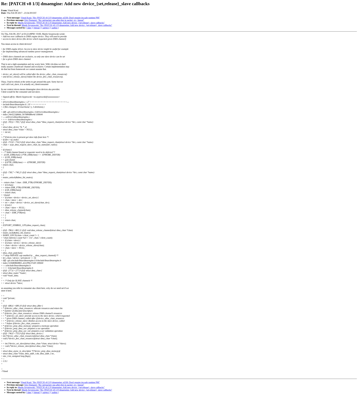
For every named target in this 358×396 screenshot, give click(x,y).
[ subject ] (45, 28)
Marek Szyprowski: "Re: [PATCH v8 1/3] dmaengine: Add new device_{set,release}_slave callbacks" (67, 25)
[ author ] (55, 28)
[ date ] (29, 28)
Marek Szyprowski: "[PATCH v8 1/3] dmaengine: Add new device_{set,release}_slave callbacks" (61, 23)
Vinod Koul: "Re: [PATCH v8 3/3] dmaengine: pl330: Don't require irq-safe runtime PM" (60, 17)
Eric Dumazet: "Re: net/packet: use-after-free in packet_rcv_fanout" (54, 20)
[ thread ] (37, 28)
